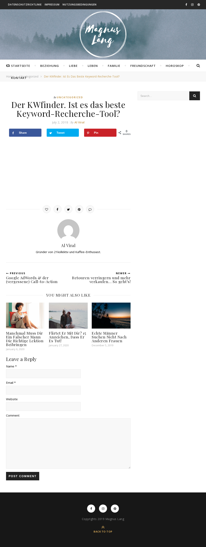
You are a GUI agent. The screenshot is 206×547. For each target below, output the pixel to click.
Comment (13, 415)
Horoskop (175, 66)
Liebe (73, 66)
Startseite (20, 66)
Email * (11, 383)
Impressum (52, 4)
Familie (114, 66)
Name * (11, 366)
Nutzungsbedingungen (80, 4)
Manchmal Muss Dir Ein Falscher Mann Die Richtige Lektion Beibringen (24, 338)
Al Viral (79, 122)
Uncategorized (70, 97)
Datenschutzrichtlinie (25, 4)
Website (12, 399)
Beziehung (49, 66)
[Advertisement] (68, 171)
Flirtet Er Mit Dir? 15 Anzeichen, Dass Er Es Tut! (67, 336)
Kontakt (19, 78)
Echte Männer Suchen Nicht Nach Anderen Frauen (109, 336)
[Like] (47, 209)
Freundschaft (143, 66)
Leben (93, 66)
